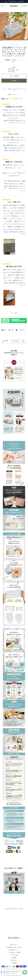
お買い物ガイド (14, 945)
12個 (11, 70)
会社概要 (14, 963)
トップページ (13, 44)
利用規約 (14, 958)
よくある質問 (14, 955)
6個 (17, 70)
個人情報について (14, 950)
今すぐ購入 (14, 80)
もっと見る (13, 313)
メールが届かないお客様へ (14, 952)
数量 (14, 67)
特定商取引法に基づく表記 (14, 947)
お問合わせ (14, 960)
